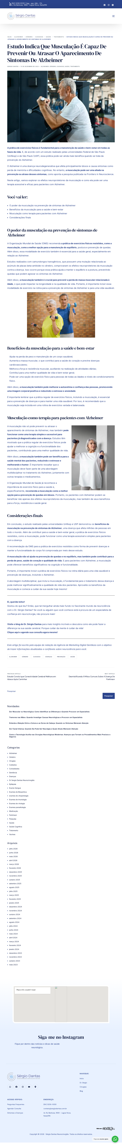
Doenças (12, 776)
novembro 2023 (15, 957)
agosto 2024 (14, 922)
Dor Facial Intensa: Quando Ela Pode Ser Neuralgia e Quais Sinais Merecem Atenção (43, 729)
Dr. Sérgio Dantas (33, 624)
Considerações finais (20, 217)
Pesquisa (12, 819)
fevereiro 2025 (15, 899)
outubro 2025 (14, 880)
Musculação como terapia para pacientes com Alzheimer (38, 213)
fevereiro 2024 (15, 945)
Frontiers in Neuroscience (100, 174)
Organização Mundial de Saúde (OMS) (29, 243)
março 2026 (14, 864)
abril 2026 (13, 860)
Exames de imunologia (18, 800)
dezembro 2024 (15, 907)
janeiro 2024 (14, 949)
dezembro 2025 (15, 872)
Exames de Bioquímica (18, 792)
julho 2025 (13, 891)
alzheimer (13, 656)
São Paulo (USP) (31, 156)
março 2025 (14, 895)
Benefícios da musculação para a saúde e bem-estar (36, 209)
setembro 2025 (15, 883)
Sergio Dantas (12, 66)
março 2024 (14, 941)
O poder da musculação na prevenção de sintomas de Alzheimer (42, 205)
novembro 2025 (15, 876)
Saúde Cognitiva (15, 827)
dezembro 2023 (15, 953)
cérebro (25, 656)
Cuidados (60, 66)
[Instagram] (109, 5)
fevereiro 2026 (15, 868)
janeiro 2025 (14, 903)
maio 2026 (13, 856)
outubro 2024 (14, 914)
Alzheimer (45, 66)
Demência (13, 773)
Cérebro (53, 66)
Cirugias (12, 761)
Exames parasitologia (17, 807)
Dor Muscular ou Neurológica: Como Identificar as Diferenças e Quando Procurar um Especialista (49, 712)
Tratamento (75, 66)
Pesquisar (11, 691)
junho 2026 (13, 853)
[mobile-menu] (111, 16)
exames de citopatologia (18, 796)
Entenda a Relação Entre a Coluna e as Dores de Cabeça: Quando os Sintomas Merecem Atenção (49, 723)
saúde (72, 656)
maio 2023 (13, 965)
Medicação (13, 811)
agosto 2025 (14, 887)
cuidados (36, 656)
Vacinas (12, 834)
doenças (48, 656)
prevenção (61, 656)
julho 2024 (13, 926)
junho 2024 (13, 930)
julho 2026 (13, 849)
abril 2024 (13, 938)
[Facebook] (105, 5)
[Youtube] (29, 1087)
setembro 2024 (15, 918)
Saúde (67, 66)
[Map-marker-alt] (35, 1087)
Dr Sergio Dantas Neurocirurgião (21, 780)
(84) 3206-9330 (18, 3)
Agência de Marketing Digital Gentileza (76, 645)
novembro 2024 (15, 911)
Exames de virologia (17, 803)
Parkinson (13, 815)
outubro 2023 (14, 961)
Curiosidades (14, 769)
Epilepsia (12, 784)
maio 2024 (13, 934)
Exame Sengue (15, 788)
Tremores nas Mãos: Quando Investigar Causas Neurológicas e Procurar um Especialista (45, 717)
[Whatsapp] (113, 5)
